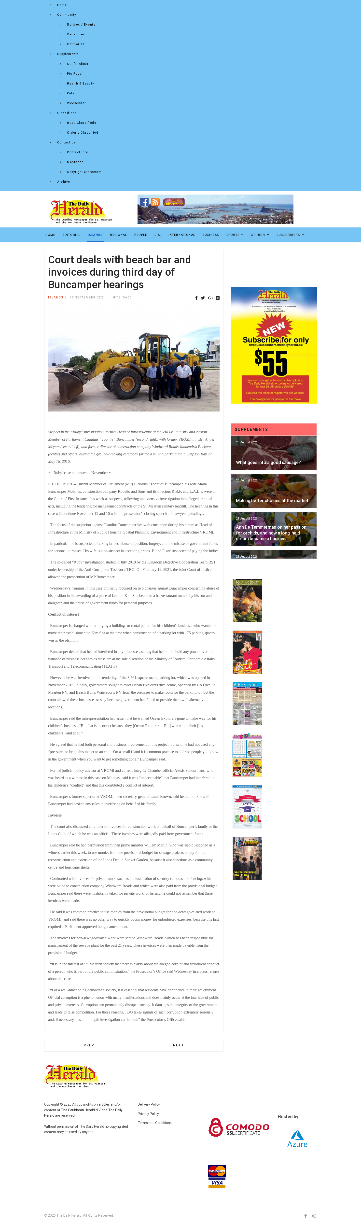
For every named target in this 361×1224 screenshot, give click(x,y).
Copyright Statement (84, 172)
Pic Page (74, 73)
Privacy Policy (148, 1114)
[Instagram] (314, 1216)
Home (62, 5)
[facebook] (305, 1216)
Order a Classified (82, 132)
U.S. (157, 235)
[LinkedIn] (218, 298)
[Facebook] (196, 298)
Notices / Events (81, 24)
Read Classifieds (81, 123)
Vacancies (76, 34)
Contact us (66, 142)
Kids (70, 93)
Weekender (76, 103)
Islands (95, 235)
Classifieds (67, 113)
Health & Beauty (80, 83)
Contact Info (77, 152)
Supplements (68, 54)
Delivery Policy (149, 1104)
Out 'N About (77, 64)
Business (211, 235)
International (181, 235)
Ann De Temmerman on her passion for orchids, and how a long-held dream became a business (271, 532)
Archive (63, 181)
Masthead (75, 162)
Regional (118, 235)
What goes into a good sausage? (268, 462)
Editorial (72, 235)
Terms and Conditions (155, 1123)
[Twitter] (203, 298)
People (140, 235)
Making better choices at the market (272, 500)
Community (66, 14)
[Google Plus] (210, 298)
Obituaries (76, 44)
